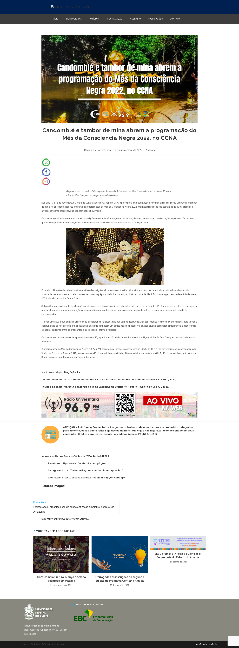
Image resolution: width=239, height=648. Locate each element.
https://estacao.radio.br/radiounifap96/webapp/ (93, 477)
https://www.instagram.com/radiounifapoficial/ (92, 470)
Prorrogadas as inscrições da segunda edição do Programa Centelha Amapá (119, 578)
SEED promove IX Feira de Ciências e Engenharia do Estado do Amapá (178, 555)
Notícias (150, 150)
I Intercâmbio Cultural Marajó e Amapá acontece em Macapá (61, 578)
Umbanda (84, 519)
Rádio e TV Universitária (97, 150)
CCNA (68, 519)
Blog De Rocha (72, 372)
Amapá (50, 519)
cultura (75, 519)
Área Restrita (201, 644)
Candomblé (59, 519)
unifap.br (213, 644)
